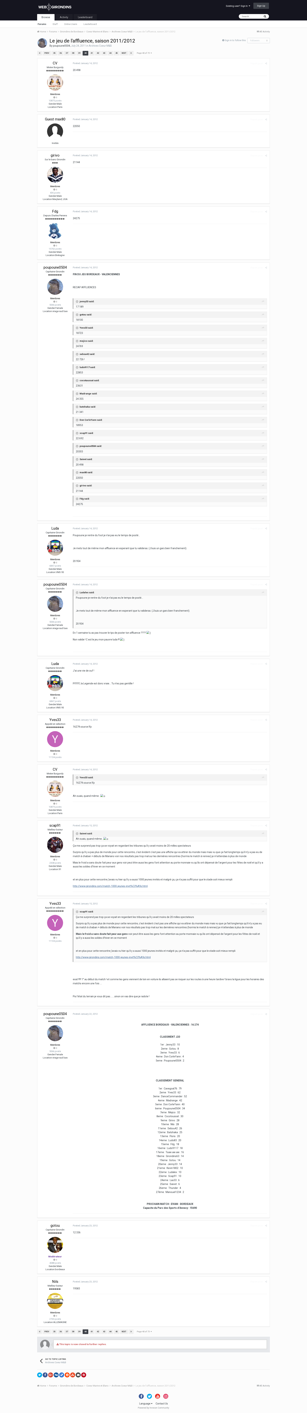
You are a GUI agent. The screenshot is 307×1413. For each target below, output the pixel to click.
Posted (85, 63)
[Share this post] (266, 63)
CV (55, 63)
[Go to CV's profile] (55, 83)
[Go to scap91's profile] (55, 845)
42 (98, 53)
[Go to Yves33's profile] (55, 739)
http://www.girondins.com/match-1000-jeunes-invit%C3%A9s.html (110, 886)
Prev (46, 53)
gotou (55, 1225)
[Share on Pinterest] (83, 1374)
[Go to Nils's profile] (55, 1301)
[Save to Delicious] (61, 1374)
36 (61, 53)
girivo (55, 155)
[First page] (39, 53)
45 (116, 53)
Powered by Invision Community (153, 1408)
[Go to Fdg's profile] (55, 231)
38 (73, 53)
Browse (46, 17)
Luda (55, 528)
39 (79, 53)
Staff (55, 24)
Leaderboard (90, 24)
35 (54, 53)
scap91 (55, 825)
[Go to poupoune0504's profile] (42, 43)
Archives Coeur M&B (100, 45)
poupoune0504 (61, 45)
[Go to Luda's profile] (55, 548)
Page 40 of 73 (144, 53)
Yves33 (55, 720)
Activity (64, 17)
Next (124, 53)
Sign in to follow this (235, 40)
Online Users (70, 24)
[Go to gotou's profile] (55, 1245)
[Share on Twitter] (39, 1374)
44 (110, 53)
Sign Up (261, 5)
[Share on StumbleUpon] (72, 1374)
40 (85, 53)
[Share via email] (78, 1374)
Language (145, 1403)
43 (104, 53)
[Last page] (131, 53)
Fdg (55, 211)
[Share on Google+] (50, 1374)
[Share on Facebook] (45, 1374)
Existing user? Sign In (237, 6)
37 (67, 53)
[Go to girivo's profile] (55, 175)
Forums (42, 24)
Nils (55, 1281)
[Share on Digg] (56, 1374)
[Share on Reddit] (67, 1374)
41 (92, 53)
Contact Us (162, 1403)
